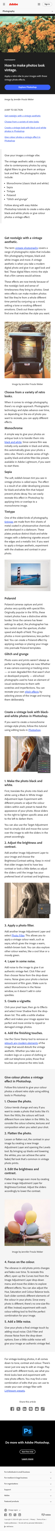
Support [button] (7, 1490)
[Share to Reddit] (37, 1409)
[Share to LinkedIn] (24, 1409)
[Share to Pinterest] (31, 1409)
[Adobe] (13, 4)
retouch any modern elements (21, 1043)
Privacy (32, 1519)
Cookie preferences (10, 1523)
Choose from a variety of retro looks (22, 121)
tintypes (9, 521)
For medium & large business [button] (16, 1478)
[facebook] (5, 1514)
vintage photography (26, 248)
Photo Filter (18, 935)
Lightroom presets (15, 1390)
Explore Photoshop (28, 87)
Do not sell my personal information (30, 1523)
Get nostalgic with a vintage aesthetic (23, 115)
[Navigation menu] (4, 4)
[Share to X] (18, 1409)
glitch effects (32, 691)
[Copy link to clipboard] (43, 1409)
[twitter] (15, 1514)
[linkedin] (19, 1514)
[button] (39, 4)
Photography (9, 11)
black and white (13, 442)
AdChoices (10, 1526)
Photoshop (34, 730)
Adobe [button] (6, 1495)
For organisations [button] (11, 1484)
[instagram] (10, 1514)
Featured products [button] (11, 1501)
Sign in (47, 4)
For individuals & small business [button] (17, 1472)
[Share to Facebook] (12, 1409)
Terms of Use (41, 1519)
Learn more (27, 1459)
